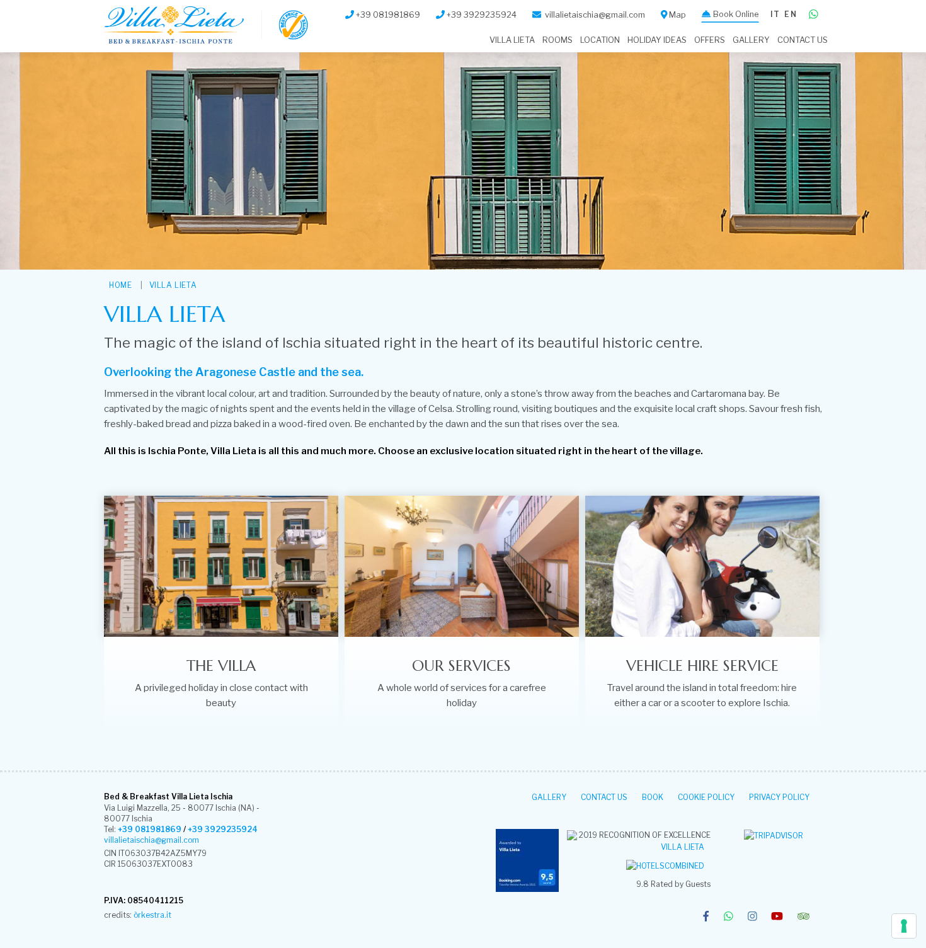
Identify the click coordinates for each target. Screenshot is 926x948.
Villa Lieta (682, 847)
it (775, 14)
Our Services (461, 665)
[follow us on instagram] (752, 917)
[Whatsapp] (813, 14)
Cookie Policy (706, 797)
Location (600, 40)
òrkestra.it (152, 915)
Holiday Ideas (657, 40)
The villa (221, 665)
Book (652, 797)
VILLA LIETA (512, 40)
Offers (709, 40)
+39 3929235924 (223, 829)
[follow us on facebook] (706, 917)
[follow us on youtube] (777, 917)
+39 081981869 (149, 829)
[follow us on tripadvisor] (803, 917)
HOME (120, 285)
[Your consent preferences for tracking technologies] (904, 926)
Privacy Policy (779, 797)
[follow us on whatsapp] (728, 917)
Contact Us (802, 40)
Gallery (751, 40)
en (790, 14)
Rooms (557, 40)
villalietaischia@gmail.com (151, 840)
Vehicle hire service (702, 665)
